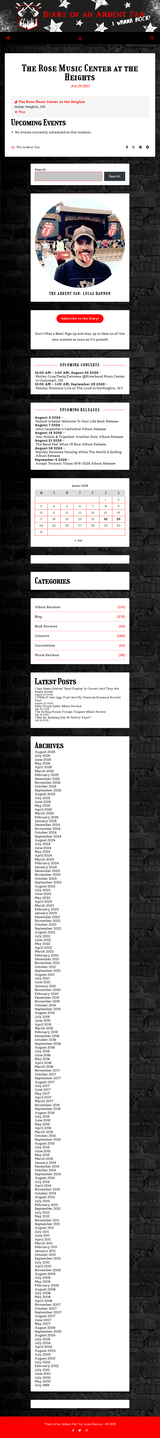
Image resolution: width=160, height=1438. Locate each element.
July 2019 (42, 1017)
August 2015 (45, 1143)
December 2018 (47, 1036)
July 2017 (42, 1086)
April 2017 (43, 1097)
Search (40, 170)
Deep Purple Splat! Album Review (58, 706)
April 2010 (43, 1266)
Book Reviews (46, 626)
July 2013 (42, 1201)
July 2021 (42, 978)
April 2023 (43, 901)
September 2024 (48, 836)
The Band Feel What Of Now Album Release (71, 444)
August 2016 (45, 1113)
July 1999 (42, 1385)
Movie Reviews (47, 655)
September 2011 (47, 1224)
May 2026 (42, 763)
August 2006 (45, 1328)
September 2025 (48, 790)
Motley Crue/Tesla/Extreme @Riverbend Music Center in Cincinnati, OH (80, 378)
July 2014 (42, 1182)
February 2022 (47, 955)
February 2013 (46, 1205)
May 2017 (42, 1094)
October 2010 (45, 1255)
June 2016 (42, 1120)
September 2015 (48, 1139)
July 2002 (42, 1362)
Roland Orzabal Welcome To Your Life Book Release (77, 421)
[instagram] (86, 1430)
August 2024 (45, 840)
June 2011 (42, 1235)
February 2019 (46, 1032)
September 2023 (48, 882)
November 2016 (47, 1105)
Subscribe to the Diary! (80, 318)
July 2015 (42, 1147)
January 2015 (45, 1163)
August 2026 (45, 752)
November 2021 (47, 963)
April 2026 (43, 767)
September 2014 (48, 1174)
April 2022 (43, 948)
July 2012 (42, 1212)
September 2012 (48, 1209)
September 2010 (48, 1258)
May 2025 (42, 805)
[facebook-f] (73, 1430)
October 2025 (45, 786)
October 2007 (46, 1308)
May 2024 (42, 852)
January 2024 (46, 867)
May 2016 (42, 1124)
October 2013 (45, 1193)
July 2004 (43, 1343)
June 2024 (43, 848)
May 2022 (42, 944)
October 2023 (46, 879)
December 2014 (47, 1166)
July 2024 (42, 844)
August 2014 (45, 1178)
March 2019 (44, 1028)
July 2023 (42, 890)
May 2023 (42, 898)
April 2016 (43, 1128)
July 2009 (42, 1278)
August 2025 (45, 794)
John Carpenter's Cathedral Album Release (71, 429)
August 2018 (45, 1047)
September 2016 (48, 1109)
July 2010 (42, 1262)
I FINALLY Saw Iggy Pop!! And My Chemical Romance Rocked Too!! (77, 699)
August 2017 (45, 1082)
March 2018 (44, 1067)
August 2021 (45, 975)
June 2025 (43, 802)
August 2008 (45, 1289)
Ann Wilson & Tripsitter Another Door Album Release (79, 437)
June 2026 (43, 760)
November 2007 (48, 1305)
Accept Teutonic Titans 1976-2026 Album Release (75, 463)
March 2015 (44, 1159)
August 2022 (45, 932)
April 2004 (43, 1347)
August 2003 (45, 1351)
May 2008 (43, 1297)
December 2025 (47, 779)
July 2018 (42, 1051)
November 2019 (47, 1001)
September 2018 (48, 1044)
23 (118, 519)
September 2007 (48, 1312)
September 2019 (48, 1009)
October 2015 (45, 1136)
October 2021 (45, 967)
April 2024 (43, 855)
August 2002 (45, 1358)
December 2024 (47, 825)
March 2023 (44, 905)
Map (19, 112)
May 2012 (42, 1216)
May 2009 (42, 1282)
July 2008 (43, 1293)
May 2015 (42, 1155)
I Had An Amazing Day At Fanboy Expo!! (62, 717)
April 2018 (43, 1063)
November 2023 (48, 875)
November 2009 (48, 1270)
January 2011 (45, 1251)
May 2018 (42, 1059)
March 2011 (43, 1243)
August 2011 (44, 1228)
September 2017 (48, 1078)
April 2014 (43, 1186)
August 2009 (45, 1274)
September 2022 (48, 928)
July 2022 (42, 936)
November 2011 (47, 1220)
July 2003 (43, 1354)
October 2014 (45, 1170)
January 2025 (46, 821)
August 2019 (45, 1013)
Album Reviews (47, 607)
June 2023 (43, 894)
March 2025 (44, 813)
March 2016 (44, 1132)
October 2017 (45, 1074)
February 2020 (47, 994)
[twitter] (80, 1430)
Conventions (45, 645)
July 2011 (42, 1232)
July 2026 (42, 756)
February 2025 (47, 817)
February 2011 (46, 1247)
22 (106, 519)
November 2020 (48, 990)
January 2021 (45, 986)
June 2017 (42, 1090)
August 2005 (45, 1335)
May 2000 (43, 1381)
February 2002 (47, 1366)
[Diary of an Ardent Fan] (80, 16)
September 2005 (48, 1331)
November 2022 (47, 921)
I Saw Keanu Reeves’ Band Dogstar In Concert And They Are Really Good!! (77, 690)
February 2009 (47, 1285)
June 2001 (43, 1374)
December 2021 (47, 959)
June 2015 (42, 1151)
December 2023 (47, 871)
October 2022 (45, 924)
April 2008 (43, 1301)
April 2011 (43, 1239)
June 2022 (43, 940)
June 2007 (43, 1320)
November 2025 (47, 783)
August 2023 (45, 886)
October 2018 (45, 1040)
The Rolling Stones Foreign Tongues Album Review (70, 711)
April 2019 (43, 1024)
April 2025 (43, 809)
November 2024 (48, 829)
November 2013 (47, 1189)
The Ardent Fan (28, 147)
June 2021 (42, 982)
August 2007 (45, 1316)
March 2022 (44, 951)
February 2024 (47, 863)
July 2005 (42, 1339)
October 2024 (46, 832)
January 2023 (46, 913)
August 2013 (45, 1197)
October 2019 (45, 1005)
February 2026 (47, 775)
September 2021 (48, 971)
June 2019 (42, 1020)
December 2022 (47, 917)
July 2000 (43, 1378)
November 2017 (47, 1070)
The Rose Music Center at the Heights (52, 102)
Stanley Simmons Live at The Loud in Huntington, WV (79, 388)
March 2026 (44, 771)
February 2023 (47, 909)
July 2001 (42, 1370)
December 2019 (47, 998)
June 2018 (43, 1055)
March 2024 (44, 859)
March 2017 (44, 1101)
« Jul (78, 540)
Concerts (42, 636)
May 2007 (42, 1324)
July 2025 (42, 798)
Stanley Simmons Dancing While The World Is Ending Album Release (78, 454)
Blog (38, 617)
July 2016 (42, 1116)
